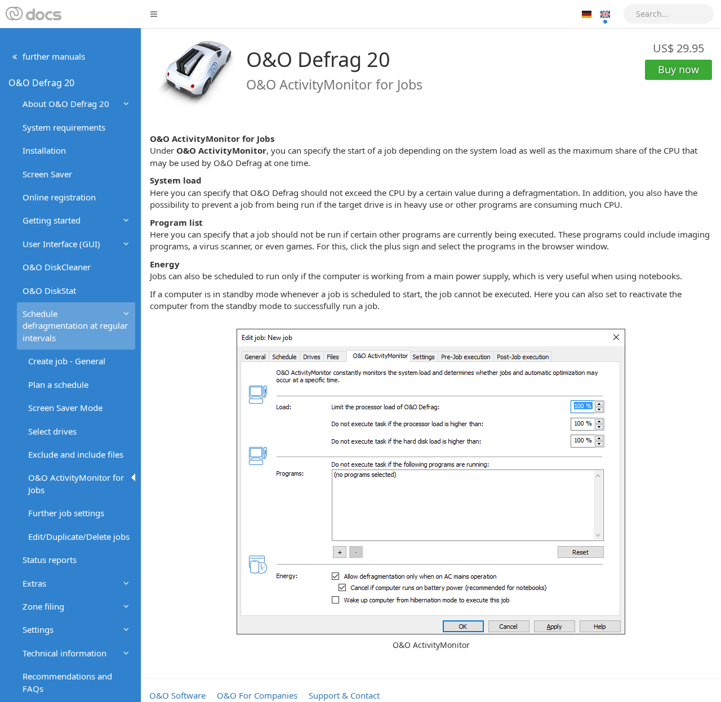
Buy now (678, 69)
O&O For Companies (257, 695)
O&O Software (177, 695)
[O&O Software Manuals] (32, 14)
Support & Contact (344, 695)
